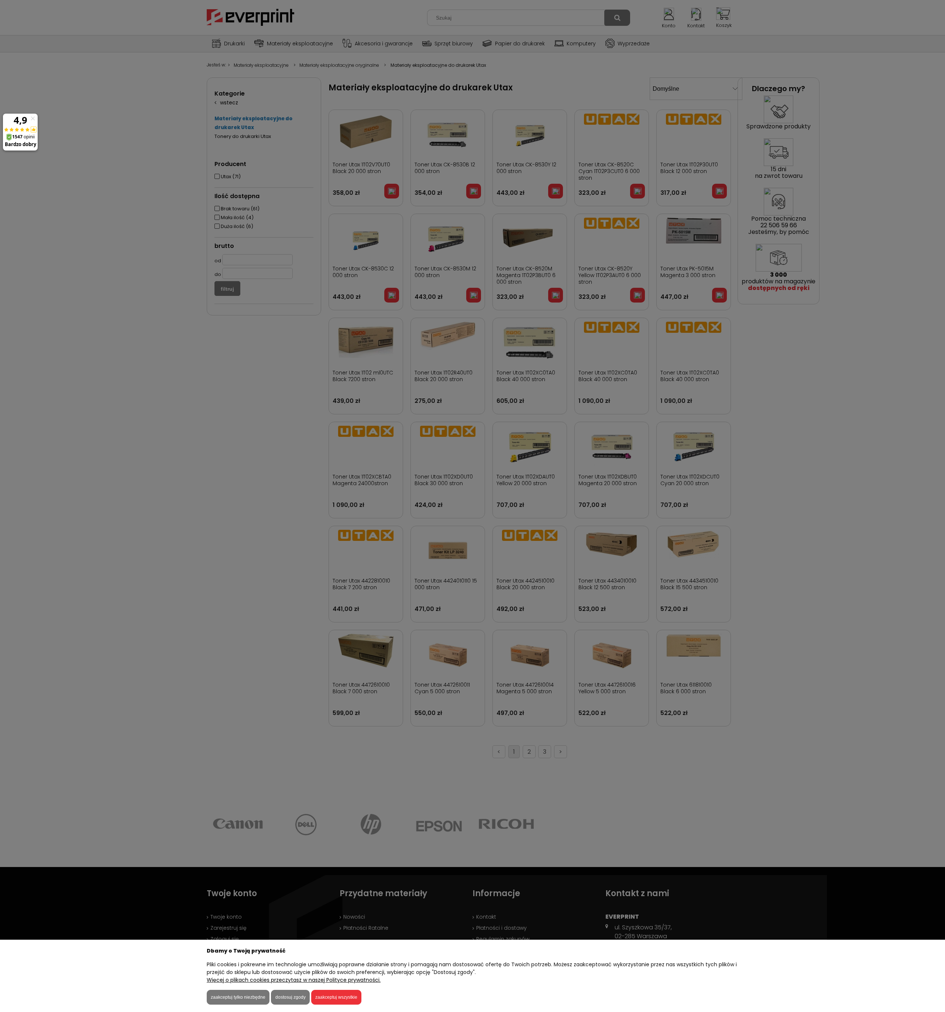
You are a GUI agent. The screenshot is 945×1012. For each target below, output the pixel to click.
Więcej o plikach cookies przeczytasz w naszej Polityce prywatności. (294, 980)
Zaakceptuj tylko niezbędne (238, 997)
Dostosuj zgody (290, 997)
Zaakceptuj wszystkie (336, 997)
